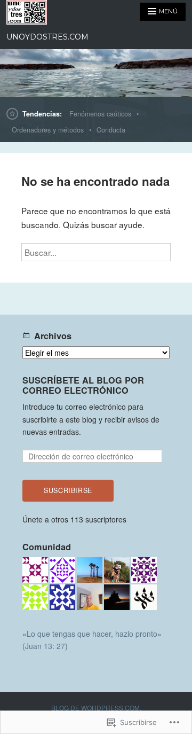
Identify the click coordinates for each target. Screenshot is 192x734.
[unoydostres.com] (96, 73)
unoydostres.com (47, 37)
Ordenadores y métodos (48, 130)
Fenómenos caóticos (100, 114)
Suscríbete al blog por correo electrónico (83, 385)
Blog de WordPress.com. (96, 707)
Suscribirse (68, 490)
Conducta (111, 130)
